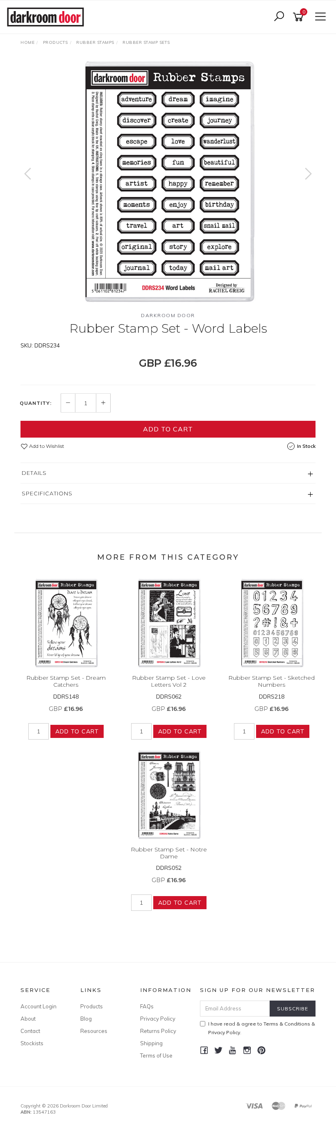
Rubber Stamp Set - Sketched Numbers (271, 681)
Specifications (47, 493)
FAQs (147, 1006)
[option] (168, 182)
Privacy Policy (157, 1018)
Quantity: (36, 403)
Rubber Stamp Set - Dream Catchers (66, 681)
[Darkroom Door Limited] (47, 16)
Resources (93, 1031)
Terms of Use (156, 1055)
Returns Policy (158, 1031)
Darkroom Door (168, 315)
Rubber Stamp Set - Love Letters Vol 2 (169, 681)
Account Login (38, 1006)
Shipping (151, 1043)
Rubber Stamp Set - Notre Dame (169, 853)
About (28, 1018)
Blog (86, 1018)
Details (34, 473)
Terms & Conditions (286, 1024)
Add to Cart (168, 429)
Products (91, 1006)
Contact (30, 1031)
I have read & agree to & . (261, 1028)
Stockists (31, 1043)
